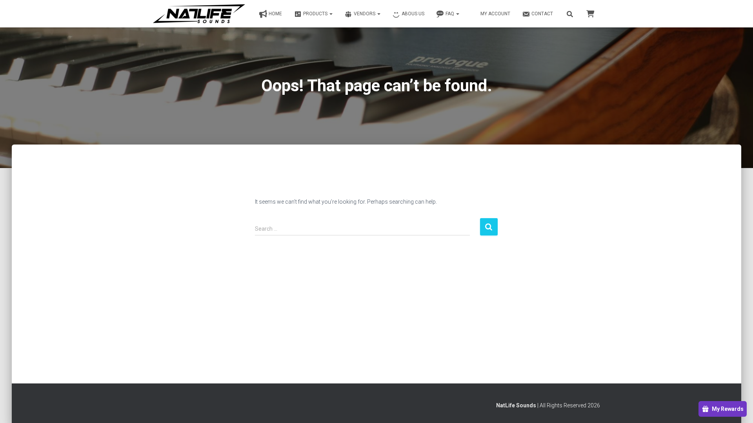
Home (275, 13)
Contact (542, 13)
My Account (495, 13)
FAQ (450, 13)
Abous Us (413, 13)
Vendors (365, 13)
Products (316, 13)
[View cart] (590, 13)
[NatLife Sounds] (199, 13)
